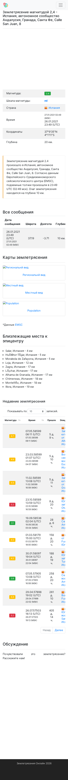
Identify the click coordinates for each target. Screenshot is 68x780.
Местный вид (34, 292)
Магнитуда (11, 420)
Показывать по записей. (32, 411)
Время (31, 420)
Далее (59, 630)
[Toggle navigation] (60, 5)
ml (46, 100)
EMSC (19, 324)
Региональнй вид (34, 275)
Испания (54, 107)
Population (34, 310)
